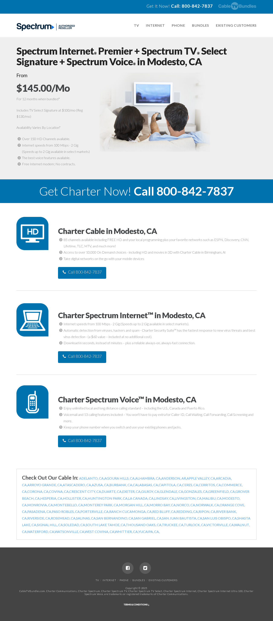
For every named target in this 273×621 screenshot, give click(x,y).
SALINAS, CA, (86, 518)
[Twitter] (145, 568)
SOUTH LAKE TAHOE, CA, (106, 525)
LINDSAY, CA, (164, 498)
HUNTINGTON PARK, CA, (108, 498)
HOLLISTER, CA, (75, 498)
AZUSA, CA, (100, 485)
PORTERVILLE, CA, (94, 511)
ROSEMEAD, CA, (63, 518)
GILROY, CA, (150, 491)
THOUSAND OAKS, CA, (144, 525)
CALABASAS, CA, (146, 485)
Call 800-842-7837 (85, 272)
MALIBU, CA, (212, 498)
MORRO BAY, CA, (163, 505)
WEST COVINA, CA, (100, 532)
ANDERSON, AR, (174, 478)
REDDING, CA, (187, 511)
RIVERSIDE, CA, (39, 518)
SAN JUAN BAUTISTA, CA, (182, 518)
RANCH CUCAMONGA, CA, (130, 511)
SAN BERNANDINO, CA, (115, 518)
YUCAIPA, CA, (149, 532)
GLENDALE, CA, (172, 491)
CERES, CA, (190, 485)
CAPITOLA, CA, (170, 485)
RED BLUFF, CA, (164, 511)
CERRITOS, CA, (210, 485)
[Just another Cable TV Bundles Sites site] (45, 27)
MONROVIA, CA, (40, 505)
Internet (155, 25)
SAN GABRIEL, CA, (148, 518)
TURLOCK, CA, (195, 525)
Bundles (200, 25)
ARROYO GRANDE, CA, (45, 485)
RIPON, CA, (207, 511)
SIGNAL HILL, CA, (50, 525)
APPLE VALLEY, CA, (201, 478)
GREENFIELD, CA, (221, 491)
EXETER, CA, (131, 491)
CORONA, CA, (38, 491)
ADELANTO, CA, (91, 478)
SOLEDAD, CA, (75, 525)
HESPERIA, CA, (51, 498)
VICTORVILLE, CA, (220, 525)
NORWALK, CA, (208, 505)
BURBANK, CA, (121, 485)
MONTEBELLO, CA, (69, 505)
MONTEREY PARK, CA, (101, 505)
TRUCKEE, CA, (173, 525)
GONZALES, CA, (196, 491)
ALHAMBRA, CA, (148, 478)
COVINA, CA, (59, 491)
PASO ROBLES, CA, (66, 511)
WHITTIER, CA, (126, 532)
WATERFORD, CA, (41, 532)
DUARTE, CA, (112, 491)
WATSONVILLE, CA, (70, 532)
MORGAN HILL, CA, (134, 505)
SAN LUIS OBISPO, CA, (220, 518)
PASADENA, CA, (39, 511)
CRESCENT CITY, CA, (85, 491)
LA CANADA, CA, (141, 498)
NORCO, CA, (186, 505)
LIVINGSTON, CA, (188, 498)
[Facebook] (128, 568)
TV (136, 25)
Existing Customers (236, 25)
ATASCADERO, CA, (77, 485)
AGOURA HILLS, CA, (119, 478)
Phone (178, 25)
